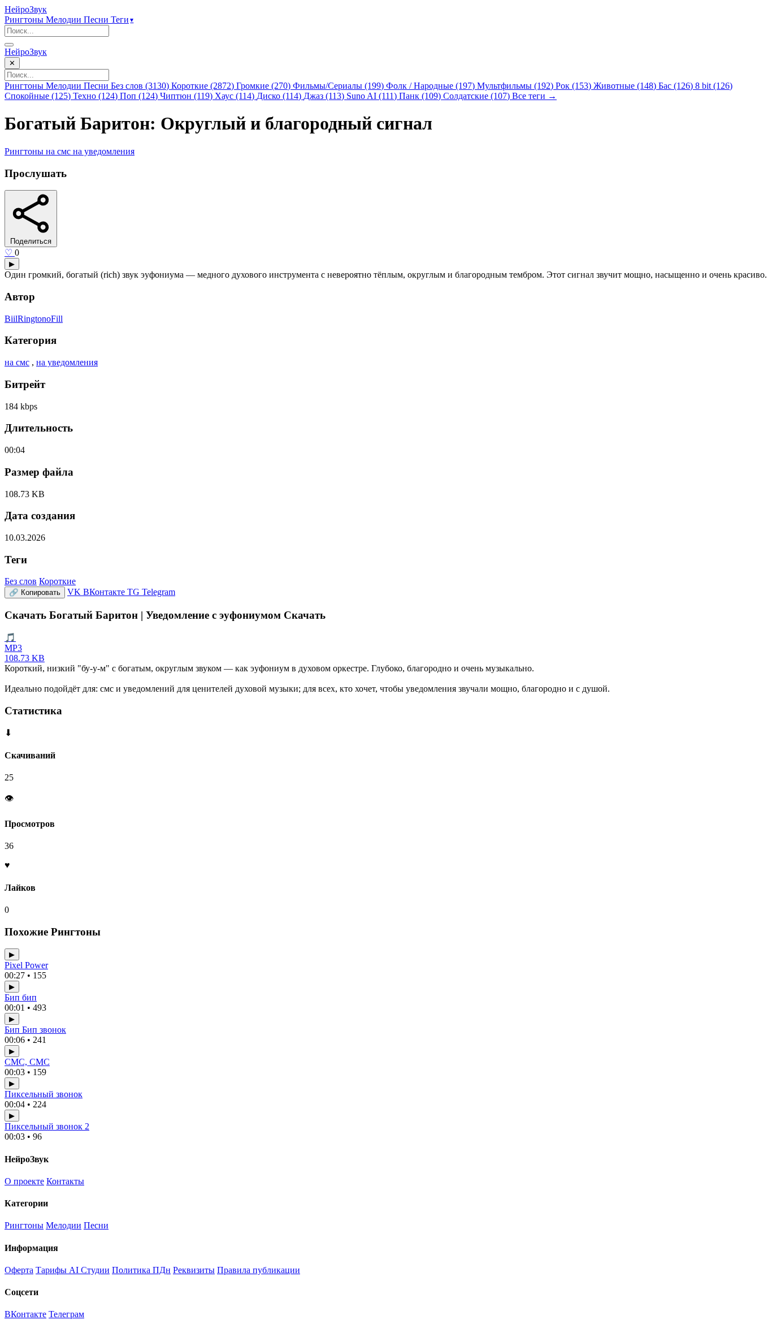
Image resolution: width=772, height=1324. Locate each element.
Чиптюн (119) (187, 96)
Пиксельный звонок (44, 1094)
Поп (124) (140, 96)
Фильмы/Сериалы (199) (339, 85)
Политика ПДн (141, 1270)
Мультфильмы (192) (516, 85)
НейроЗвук (26, 9)
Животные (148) (625, 85)
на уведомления (104, 151)
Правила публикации (258, 1270)
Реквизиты (194, 1270)
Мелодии (65, 19)
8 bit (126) (713, 85)
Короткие (57, 581)
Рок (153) (574, 85)
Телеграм (66, 1314)
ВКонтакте (25, 1314)
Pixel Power (26, 965)
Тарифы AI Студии (73, 1270)
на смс (59, 151)
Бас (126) (676, 85)
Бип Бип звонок (35, 1029)
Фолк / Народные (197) (431, 85)
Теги (122, 19)
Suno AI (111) (372, 96)
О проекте (24, 1181)
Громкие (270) (264, 85)
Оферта (19, 1270)
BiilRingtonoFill (34, 319)
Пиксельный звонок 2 (47, 1126)
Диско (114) (280, 96)
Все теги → (534, 96)
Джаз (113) (324, 96)
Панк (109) (421, 96)
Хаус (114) (236, 96)
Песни (97, 19)
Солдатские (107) (477, 96)
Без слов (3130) (141, 85)
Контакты (65, 1181)
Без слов (21, 581)
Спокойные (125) (39, 96)
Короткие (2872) (203, 85)
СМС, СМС (27, 1062)
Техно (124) (96, 96)
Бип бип (21, 997)
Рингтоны (25, 19)
